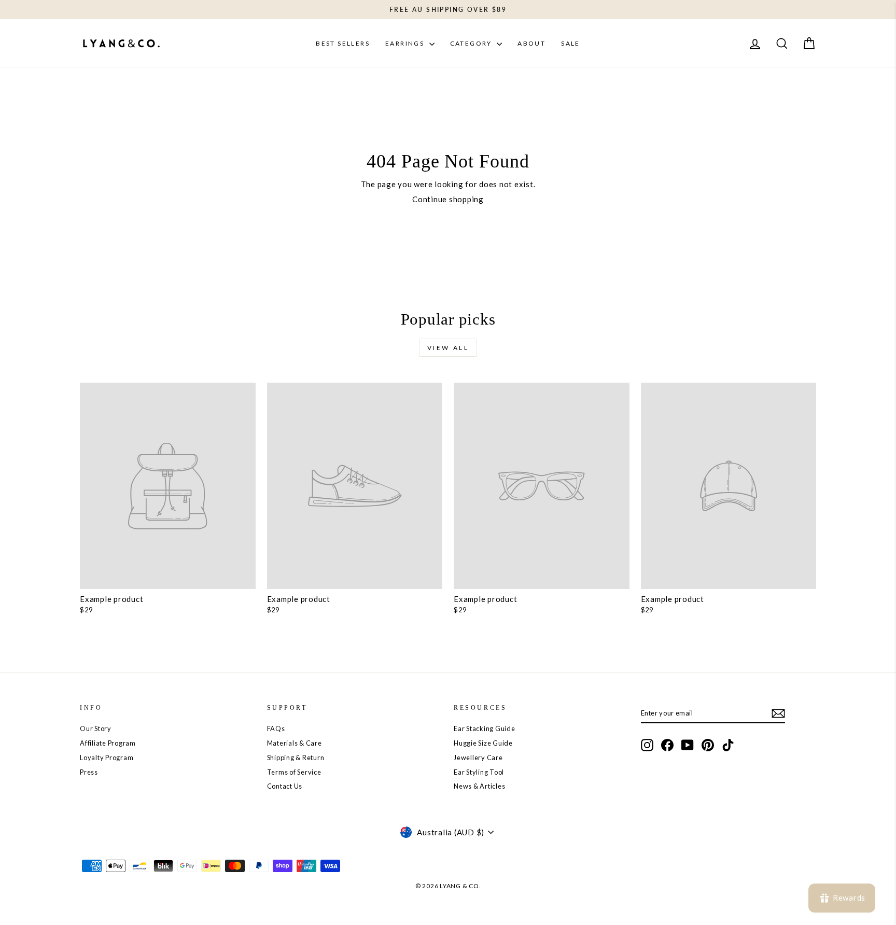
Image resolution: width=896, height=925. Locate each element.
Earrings (406, 43)
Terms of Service (294, 772)
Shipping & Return (296, 757)
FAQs (276, 728)
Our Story (95, 728)
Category (472, 43)
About (531, 43)
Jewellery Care (478, 757)
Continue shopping (448, 199)
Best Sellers (343, 43)
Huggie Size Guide (483, 743)
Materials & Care (294, 743)
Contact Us (285, 786)
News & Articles (479, 786)
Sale (570, 43)
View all (448, 348)
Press (89, 772)
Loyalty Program (106, 757)
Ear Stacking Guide (484, 728)
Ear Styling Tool (479, 772)
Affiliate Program (108, 743)
